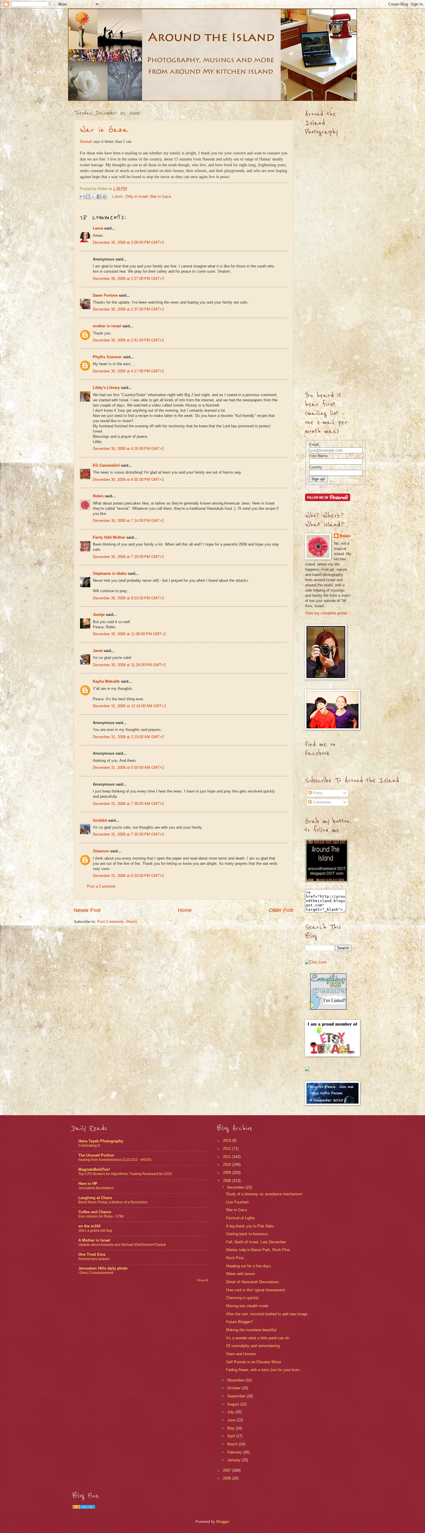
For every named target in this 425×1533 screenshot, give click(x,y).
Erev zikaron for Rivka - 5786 (101, 1216)
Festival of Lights (240, 1218)
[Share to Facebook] (99, 197)
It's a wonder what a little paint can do (257, 1338)
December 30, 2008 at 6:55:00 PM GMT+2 (128, 479)
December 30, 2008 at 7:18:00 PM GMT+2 (128, 557)
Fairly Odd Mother (109, 537)
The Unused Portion (96, 1155)
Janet (97, 651)
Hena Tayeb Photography (100, 1141)
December (236, 1187)
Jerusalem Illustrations (96, 1188)
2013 (227, 1140)
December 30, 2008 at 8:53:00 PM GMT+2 (128, 598)
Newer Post (87, 910)
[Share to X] (93, 197)
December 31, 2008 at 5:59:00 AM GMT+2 (128, 767)
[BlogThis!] (88, 197)
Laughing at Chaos (95, 1198)
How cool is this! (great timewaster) (255, 1290)
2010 (227, 1164)
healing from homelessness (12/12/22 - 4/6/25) (114, 1160)
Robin (98, 496)
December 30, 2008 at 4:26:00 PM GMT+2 (128, 448)
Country (315, 467)
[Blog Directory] (83, 1508)
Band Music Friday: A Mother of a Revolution (112, 1202)
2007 (227, 1470)
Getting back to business (247, 1234)
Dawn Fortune (105, 295)
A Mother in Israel (94, 1240)
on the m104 (89, 1226)
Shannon (101, 851)
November (236, 1380)
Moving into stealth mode (247, 1306)
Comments (321, 802)
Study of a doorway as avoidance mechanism (264, 1194)
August (233, 1404)
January (234, 1460)
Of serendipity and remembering (253, 1346)
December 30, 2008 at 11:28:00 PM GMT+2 (129, 665)
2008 (227, 1181)
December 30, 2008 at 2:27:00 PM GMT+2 (128, 278)
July (231, 1412)
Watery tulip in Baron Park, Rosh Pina (258, 1250)
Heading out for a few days (248, 1266)
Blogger (222, 1521)
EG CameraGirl (106, 465)
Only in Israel (136, 196)
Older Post (281, 910)
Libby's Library (106, 387)
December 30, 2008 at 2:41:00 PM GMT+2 (128, 340)
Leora (98, 228)
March (233, 1444)
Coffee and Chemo (94, 1212)
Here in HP (87, 1183)
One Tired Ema (91, 1254)
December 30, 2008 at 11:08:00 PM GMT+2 (129, 634)
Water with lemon (240, 1274)
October (234, 1388)
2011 (227, 1157)
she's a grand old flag (95, 1231)
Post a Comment (101, 886)
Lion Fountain (237, 1202)
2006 (227, 1478)
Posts (317, 793)
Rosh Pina (234, 1258)
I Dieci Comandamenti (95, 1273)
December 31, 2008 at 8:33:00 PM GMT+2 (128, 875)
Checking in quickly (242, 1298)
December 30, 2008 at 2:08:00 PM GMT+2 (128, 242)
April (231, 1436)
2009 (227, 1172)
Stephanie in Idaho (110, 573)
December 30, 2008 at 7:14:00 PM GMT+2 (128, 520)
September (237, 1396)
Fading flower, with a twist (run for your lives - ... (266, 1370)
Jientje (99, 614)
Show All (202, 1280)
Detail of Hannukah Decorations (252, 1282)
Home (185, 910)
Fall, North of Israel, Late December (256, 1242)
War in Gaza (104, 130)
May (231, 1428)
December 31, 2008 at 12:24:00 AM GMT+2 (129, 706)
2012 (227, 1148)
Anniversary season (94, 1259)
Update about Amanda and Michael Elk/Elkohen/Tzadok (122, 1245)
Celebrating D (89, 1146)
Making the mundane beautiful (251, 1330)
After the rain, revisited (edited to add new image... (268, 1314)
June (231, 1420)
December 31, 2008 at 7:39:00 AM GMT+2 (128, 803)
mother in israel (107, 326)
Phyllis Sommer (107, 357)
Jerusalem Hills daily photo (103, 1268)
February (235, 1452)
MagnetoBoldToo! (94, 1169)
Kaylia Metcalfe (106, 681)
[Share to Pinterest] (104, 197)
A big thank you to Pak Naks (250, 1226)
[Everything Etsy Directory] (328, 1008)
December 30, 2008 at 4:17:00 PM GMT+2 (128, 371)
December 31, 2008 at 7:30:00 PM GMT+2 (128, 834)
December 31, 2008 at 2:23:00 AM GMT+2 (128, 737)
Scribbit (100, 820)
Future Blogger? (239, 1322)
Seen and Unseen (241, 1354)
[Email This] (82, 197)
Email (314, 444)
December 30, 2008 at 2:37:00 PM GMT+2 (128, 309)
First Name (318, 456)
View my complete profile (326, 613)
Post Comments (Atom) (117, 921)
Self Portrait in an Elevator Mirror (253, 1362)
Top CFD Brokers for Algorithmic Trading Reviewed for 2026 (125, 1174)
